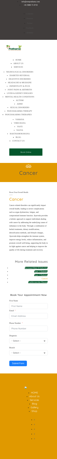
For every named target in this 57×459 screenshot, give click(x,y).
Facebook (29, 28)
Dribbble (30, 33)
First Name (13, 301)
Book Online (26, 152)
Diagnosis (13, 336)
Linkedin (29, 14)
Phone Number (15, 323)
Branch (12, 348)
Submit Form (18, 363)
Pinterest (30, 19)
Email (11, 311)
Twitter (29, 23)
